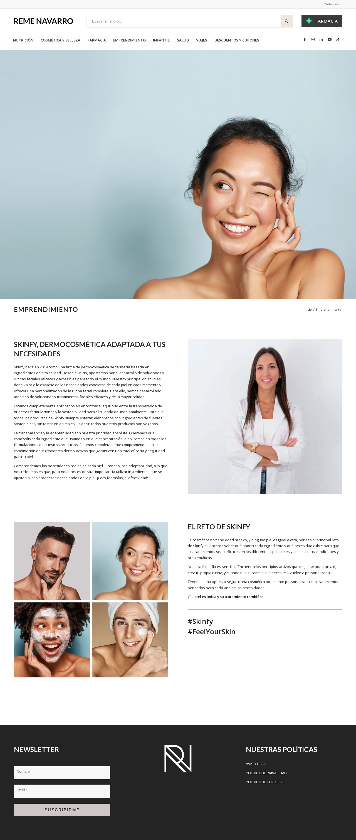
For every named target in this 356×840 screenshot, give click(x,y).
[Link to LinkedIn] (321, 39)
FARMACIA (326, 21)
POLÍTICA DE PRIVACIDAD (266, 772)
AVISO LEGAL (256, 763)
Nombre (23, 771)
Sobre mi (332, 4)
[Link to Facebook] (304, 39)
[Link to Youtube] (329, 39)
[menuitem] (23, 40)
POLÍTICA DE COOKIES (264, 781)
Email (22, 790)
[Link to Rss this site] (338, 39)
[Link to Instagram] (313, 39)
